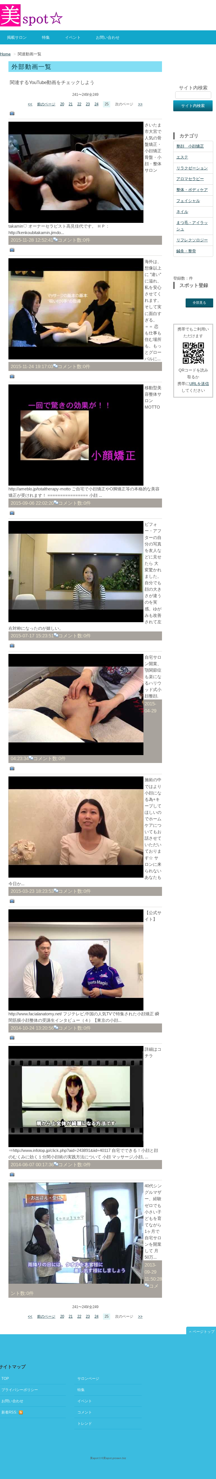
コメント (84, 1412)
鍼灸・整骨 (186, 251)
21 (71, 104)
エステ (182, 157)
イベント (73, 37)
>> (140, 104)
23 (88, 104)
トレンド (84, 1423)
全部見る (199, 302)
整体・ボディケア (192, 189)
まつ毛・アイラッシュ (192, 226)
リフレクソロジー (192, 240)
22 (79, 104)
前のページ (46, 104)
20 (62, 104)
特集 (46, 37)
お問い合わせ (108, 37)
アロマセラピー (190, 178)
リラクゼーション (192, 168)
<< (30, 104)
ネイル (182, 211)
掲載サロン (17, 37)
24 (96, 104)
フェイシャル (188, 200)
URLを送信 (199, 383)
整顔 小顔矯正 (190, 146)
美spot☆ (95, 1458)
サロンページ (88, 1378)
